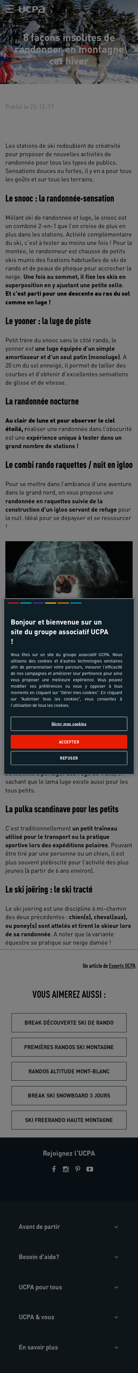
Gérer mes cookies (69, 723)
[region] (68, 686)
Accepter (69, 741)
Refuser (69, 757)
